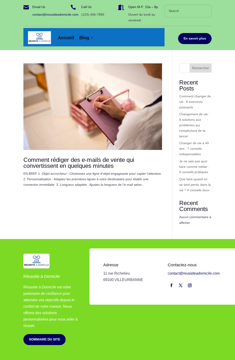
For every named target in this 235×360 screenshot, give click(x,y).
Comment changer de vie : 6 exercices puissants (195, 101)
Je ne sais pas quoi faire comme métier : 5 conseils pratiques (194, 166)
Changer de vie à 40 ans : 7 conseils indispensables (194, 148)
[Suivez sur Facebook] (171, 285)
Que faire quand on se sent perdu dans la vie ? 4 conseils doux (195, 184)
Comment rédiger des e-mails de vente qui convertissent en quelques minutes (78, 162)
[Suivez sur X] (180, 285)
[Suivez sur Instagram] (189, 285)
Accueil (66, 37)
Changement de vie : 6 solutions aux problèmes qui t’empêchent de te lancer (194, 125)
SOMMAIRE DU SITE (44, 339)
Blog (84, 37)
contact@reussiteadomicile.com (55, 14)
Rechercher (200, 68)
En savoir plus (195, 38)
